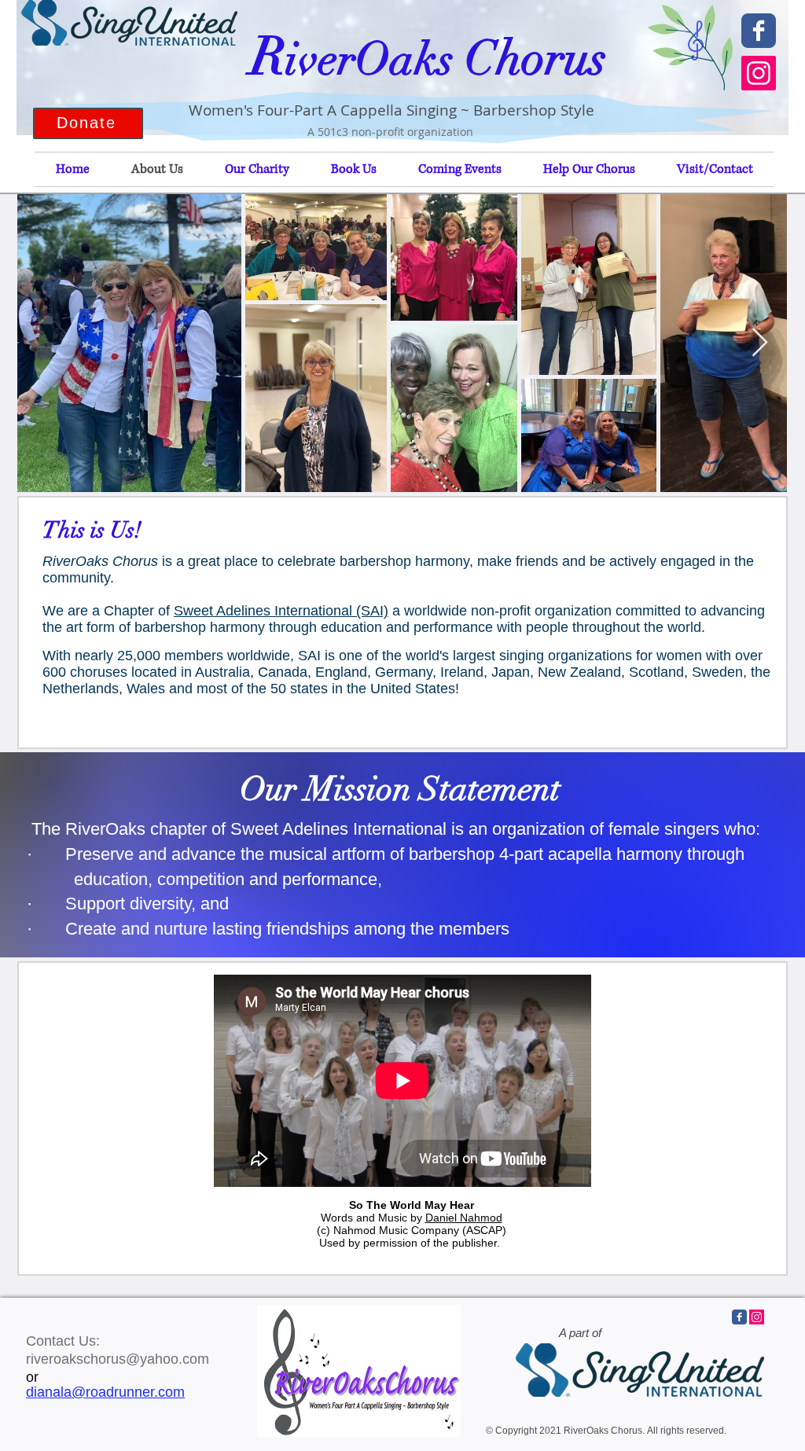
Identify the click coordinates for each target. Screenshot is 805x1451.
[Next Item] (760, 343)
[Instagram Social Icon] (758, 73)
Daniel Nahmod (463, 1217)
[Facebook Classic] (758, 30)
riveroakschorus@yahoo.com (117, 1359)
